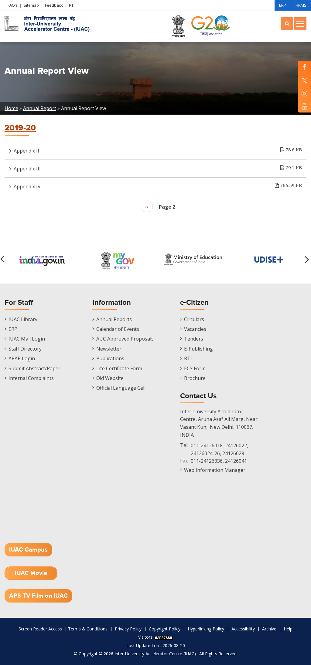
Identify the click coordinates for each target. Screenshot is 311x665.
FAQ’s (13, 5)
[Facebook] (304, 67)
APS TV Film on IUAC (38, 596)
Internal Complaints (31, 378)
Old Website (110, 378)
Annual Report (39, 108)
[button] (308, 259)
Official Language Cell (120, 388)
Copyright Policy (164, 629)
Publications (110, 358)
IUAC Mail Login (27, 338)
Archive (269, 629)
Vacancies (195, 329)
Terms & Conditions (88, 629)
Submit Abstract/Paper (34, 368)
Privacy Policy (128, 629)
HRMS (301, 5)
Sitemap (31, 5)
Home (11, 108)
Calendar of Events (117, 329)
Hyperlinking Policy (206, 629)
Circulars (194, 319)
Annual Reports (114, 319)
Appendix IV (158, 186)
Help (288, 629)
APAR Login (22, 358)
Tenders (193, 338)
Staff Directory (25, 348)
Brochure (195, 378)
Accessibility (243, 629)
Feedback (54, 5)
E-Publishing (198, 348)
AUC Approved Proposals (125, 338)
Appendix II (158, 150)
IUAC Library (23, 319)
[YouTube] (304, 106)
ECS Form (195, 368)
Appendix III (158, 168)
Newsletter (108, 348)
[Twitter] (304, 80)
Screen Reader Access (40, 629)
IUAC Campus (28, 549)
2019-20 (20, 128)
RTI (71, 5)
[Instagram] (304, 93)
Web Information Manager (214, 470)
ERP (282, 5)
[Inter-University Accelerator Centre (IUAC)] (49, 23)
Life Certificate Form (119, 368)
